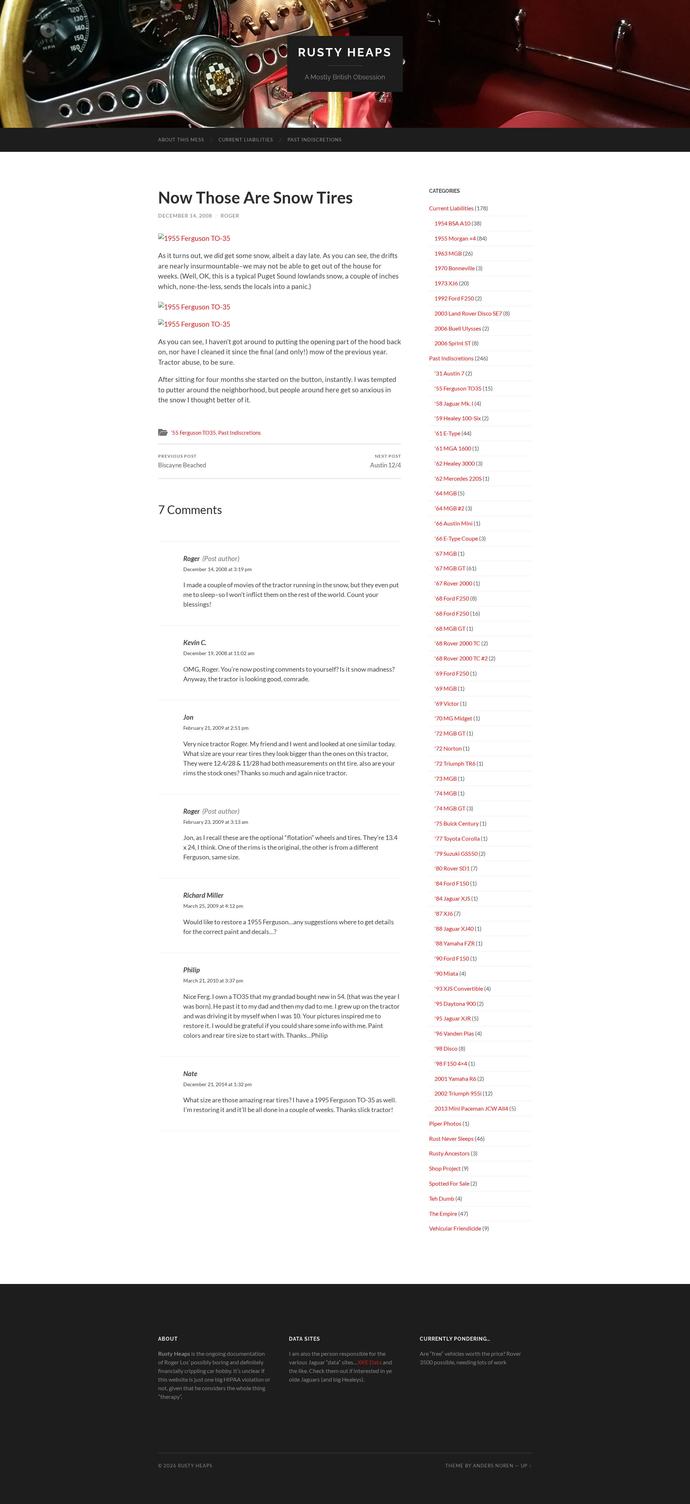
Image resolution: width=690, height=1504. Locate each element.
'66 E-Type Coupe (456, 538)
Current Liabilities (245, 140)
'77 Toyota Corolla (457, 838)
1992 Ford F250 (454, 298)
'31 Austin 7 (449, 373)
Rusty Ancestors (449, 1153)
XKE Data (370, 1362)
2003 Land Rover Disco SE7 (468, 313)
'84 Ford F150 (451, 883)
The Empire (443, 1213)
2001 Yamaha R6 (455, 1078)
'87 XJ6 (443, 913)
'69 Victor (446, 703)
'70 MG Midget (453, 718)
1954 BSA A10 (452, 223)
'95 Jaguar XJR (452, 1018)
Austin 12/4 (385, 461)
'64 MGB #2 (449, 508)
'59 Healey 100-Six (457, 418)
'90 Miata (446, 973)
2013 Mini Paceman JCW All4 (471, 1108)
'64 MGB (445, 493)
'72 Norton (448, 748)
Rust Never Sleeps (451, 1138)
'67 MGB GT (449, 568)
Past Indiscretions (315, 140)
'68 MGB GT (449, 628)
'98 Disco (445, 1048)
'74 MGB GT (449, 808)
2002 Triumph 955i (458, 1093)
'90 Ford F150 (451, 958)
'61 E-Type (447, 433)
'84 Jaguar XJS (452, 898)
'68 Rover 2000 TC (457, 643)
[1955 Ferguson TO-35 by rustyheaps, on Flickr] (194, 238)
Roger (230, 215)
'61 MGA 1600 (452, 448)
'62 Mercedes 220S (458, 478)
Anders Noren (493, 1465)
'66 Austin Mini (453, 523)
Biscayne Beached (182, 461)
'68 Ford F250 (451, 598)
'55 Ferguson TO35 (193, 432)
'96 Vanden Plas (454, 1033)
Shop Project (445, 1168)
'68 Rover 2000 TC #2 (461, 658)
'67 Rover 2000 (453, 583)
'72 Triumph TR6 (454, 763)
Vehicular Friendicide (455, 1228)
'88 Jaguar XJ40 (454, 928)
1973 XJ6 (446, 283)
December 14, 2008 (185, 215)
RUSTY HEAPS (345, 52)
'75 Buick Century (456, 823)
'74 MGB (445, 793)
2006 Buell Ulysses (457, 328)
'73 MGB (445, 778)
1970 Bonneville (454, 268)
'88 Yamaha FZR (454, 943)
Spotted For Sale (449, 1183)
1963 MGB (448, 253)
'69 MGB (445, 688)
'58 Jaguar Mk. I (453, 403)
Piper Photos (445, 1123)
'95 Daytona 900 (455, 1003)
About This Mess (181, 140)
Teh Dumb (441, 1198)
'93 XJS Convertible (458, 988)
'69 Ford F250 (451, 673)
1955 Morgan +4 (455, 238)
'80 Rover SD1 (452, 868)
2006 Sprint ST (452, 343)
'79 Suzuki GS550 (456, 853)
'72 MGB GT (449, 733)
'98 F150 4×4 (450, 1063)
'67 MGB (445, 553)
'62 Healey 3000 (454, 463)
